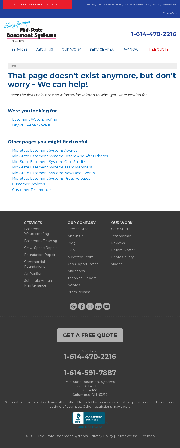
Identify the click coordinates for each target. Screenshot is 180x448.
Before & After (123, 250)
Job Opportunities (83, 264)
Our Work (71, 49)
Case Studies (121, 229)
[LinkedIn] (98, 306)
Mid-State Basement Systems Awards (44, 150)
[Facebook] (81, 306)
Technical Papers (82, 278)
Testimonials (121, 236)
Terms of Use (127, 436)
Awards (74, 285)
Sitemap (148, 436)
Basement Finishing (40, 241)
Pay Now (131, 49)
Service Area (102, 49)
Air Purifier (32, 273)
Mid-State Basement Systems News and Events (53, 173)
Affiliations (76, 271)
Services (19, 49)
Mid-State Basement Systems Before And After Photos (60, 156)
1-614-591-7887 (90, 372)
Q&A (71, 250)
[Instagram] (90, 306)
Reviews (118, 243)
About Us (44, 49)
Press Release (79, 292)
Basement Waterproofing (34, 119)
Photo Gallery (122, 257)
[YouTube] (106, 306)
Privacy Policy (101, 436)
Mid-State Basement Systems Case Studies (49, 162)
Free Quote (158, 49)
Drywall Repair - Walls (31, 125)
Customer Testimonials (32, 190)
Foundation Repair (39, 255)
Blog (72, 243)
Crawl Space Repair (40, 248)
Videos (116, 264)
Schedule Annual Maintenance (37, 4)
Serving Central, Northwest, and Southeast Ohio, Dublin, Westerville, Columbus (131, 9)
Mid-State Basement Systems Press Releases (51, 178)
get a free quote (90, 335)
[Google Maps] (73, 306)
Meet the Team (81, 257)
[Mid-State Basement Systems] (30, 41)
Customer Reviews (28, 184)
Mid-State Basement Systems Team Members (52, 167)
